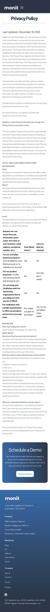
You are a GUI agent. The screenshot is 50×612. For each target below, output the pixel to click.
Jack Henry (10, 557)
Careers (8, 577)
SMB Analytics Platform (15, 521)
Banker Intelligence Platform (17, 525)
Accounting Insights (13, 529)
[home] (11, 7)
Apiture (8, 553)
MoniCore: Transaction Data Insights (20, 533)
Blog (6, 545)
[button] (21, 7)
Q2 (6, 549)
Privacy (8, 587)
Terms (7, 582)
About (7, 573)
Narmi (7, 561)
